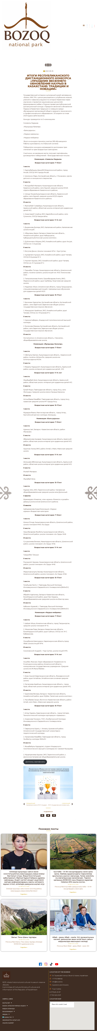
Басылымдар (7, 1011)
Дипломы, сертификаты (35, 762)
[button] (83, 25)
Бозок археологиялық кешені (14, 1006)
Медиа (5, 1014)
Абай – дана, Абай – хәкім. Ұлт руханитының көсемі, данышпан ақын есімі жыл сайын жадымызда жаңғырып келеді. (73, 939)
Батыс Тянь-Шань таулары (23, 937)
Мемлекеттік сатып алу (11, 1020)
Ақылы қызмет (8, 1023)
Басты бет (6, 1003)
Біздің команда (8, 1008)
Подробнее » (23, 894)
